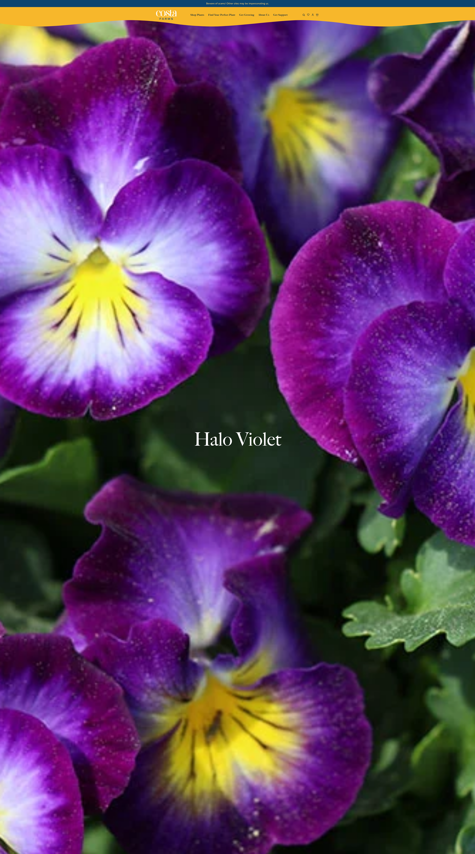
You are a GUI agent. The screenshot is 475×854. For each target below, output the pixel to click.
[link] (166, 15)
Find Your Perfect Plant (221, 14)
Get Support (280, 14)
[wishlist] (308, 15)
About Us (263, 14)
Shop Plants (197, 14)
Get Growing (246, 14)
